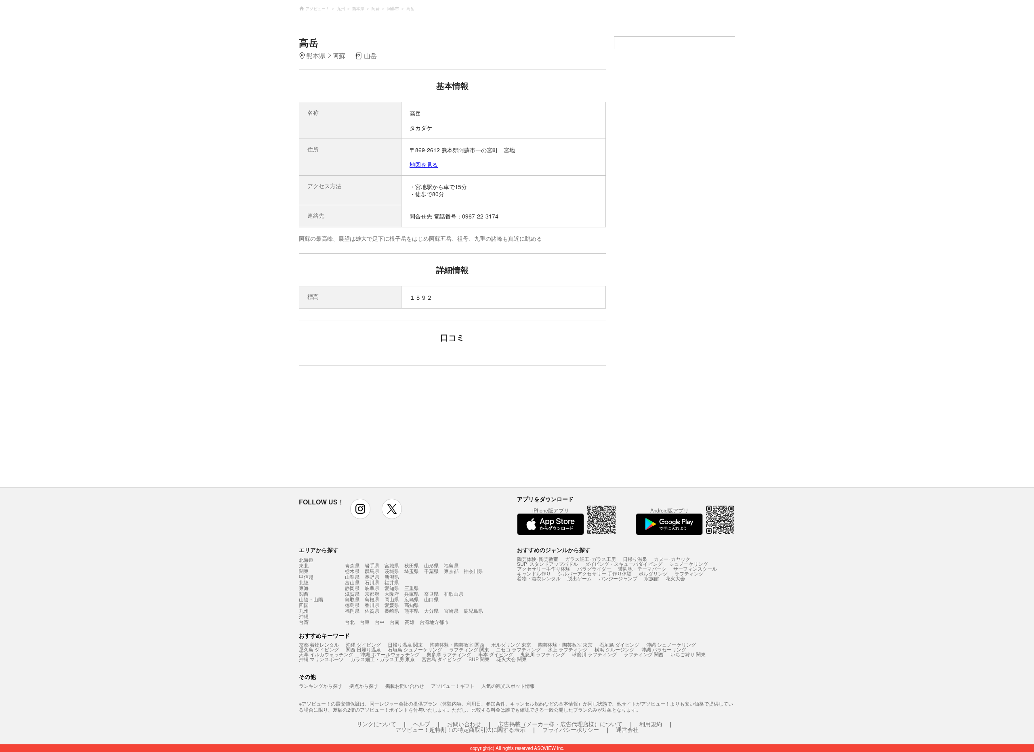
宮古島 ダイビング (442, 658)
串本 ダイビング (495, 654)
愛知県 (392, 587)
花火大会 (675, 578)
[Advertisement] (382, 430)
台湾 (304, 622)
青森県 (352, 565)
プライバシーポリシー (570, 729)
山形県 (431, 565)
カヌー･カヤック (672, 558)
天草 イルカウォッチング (326, 654)
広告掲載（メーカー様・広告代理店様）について (560, 724)
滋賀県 (352, 593)
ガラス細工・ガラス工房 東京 (383, 658)
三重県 (411, 587)
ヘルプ (421, 724)
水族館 (651, 578)
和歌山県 (453, 593)
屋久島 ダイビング (319, 649)
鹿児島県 (473, 610)
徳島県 (352, 604)
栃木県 (352, 570)
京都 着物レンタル (319, 644)
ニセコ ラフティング (518, 649)
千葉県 (431, 570)
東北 (304, 565)
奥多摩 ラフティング (449, 654)
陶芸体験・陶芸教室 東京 (565, 644)
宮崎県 (451, 610)
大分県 (431, 610)
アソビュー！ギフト (453, 685)
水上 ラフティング (568, 649)
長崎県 (392, 610)
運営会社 (627, 729)
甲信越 (306, 576)
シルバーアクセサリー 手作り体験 (595, 573)
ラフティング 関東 (469, 649)
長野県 (372, 576)
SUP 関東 (479, 658)
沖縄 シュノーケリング (671, 644)
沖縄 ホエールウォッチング (390, 654)
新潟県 (392, 576)
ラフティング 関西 (644, 654)
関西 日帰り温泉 (363, 649)
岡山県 (392, 599)
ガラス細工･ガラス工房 (590, 558)
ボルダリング (653, 573)
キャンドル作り (534, 573)
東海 (304, 588)
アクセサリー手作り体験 (543, 568)
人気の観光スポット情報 (508, 685)
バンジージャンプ (618, 578)
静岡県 (352, 587)
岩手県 (372, 565)
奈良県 (431, 593)
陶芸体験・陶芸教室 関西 (457, 644)
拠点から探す (363, 685)
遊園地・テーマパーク (642, 568)
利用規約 (650, 724)
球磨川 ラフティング (594, 654)
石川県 (372, 582)
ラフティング (689, 573)
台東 (365, 621)
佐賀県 (372, 610)
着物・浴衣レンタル (539, 578)
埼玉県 (411, 570)
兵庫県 (411, 593)
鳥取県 (352, 599)
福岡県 (352, 610)
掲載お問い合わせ (404, 685)
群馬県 (372, 570)
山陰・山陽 (311, 599)
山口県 (431, 599)
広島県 (411, 599)
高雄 (409, 621)
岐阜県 (372, 587)
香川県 (372, 604)
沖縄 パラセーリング (663, 649)
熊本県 (411, 610)
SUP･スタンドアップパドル (547, 563)
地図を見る (424, 164)
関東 (304, 571)
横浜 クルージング (615, 649)
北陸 (304, 582)
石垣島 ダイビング (619, 644)
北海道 (306, 559)
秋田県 (411, 565)
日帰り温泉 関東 (405, 644)
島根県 (372, 599)
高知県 (411, 604)
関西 (304, 593)
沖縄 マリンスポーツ (321, 658)
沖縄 (304, 616)
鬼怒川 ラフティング (542, 654)
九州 (304, 610)
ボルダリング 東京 (511, 644)
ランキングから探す (321, 685)
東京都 (451, 570)
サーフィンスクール (695, 568)
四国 (304, 605)
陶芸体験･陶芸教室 (537, 558)
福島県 (451, 565)
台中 (380, 621)
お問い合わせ (464, 724)
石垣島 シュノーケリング (415, 649)
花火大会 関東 (511, 658)
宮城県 (392, 565)
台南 (394, 621)
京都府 (372, 593)
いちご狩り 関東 (688, 654)
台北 (350, 621)
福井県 (392, 582)
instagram (360, 509)
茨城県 (392, 570)
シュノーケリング (688, 563)
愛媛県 (392, 604)
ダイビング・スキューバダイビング (623, 563)
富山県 (352, 582)
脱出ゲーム (579, 578)
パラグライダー (594, 568)
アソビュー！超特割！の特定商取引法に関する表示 (460, 729)
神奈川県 (473, 570)
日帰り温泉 (635, 558)
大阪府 (392, 593)
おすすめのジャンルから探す (554, 550)
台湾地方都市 (434, 621)
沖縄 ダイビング (363, 644)
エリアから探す (318, 550)
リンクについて (376, 724)
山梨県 (352, 576)
